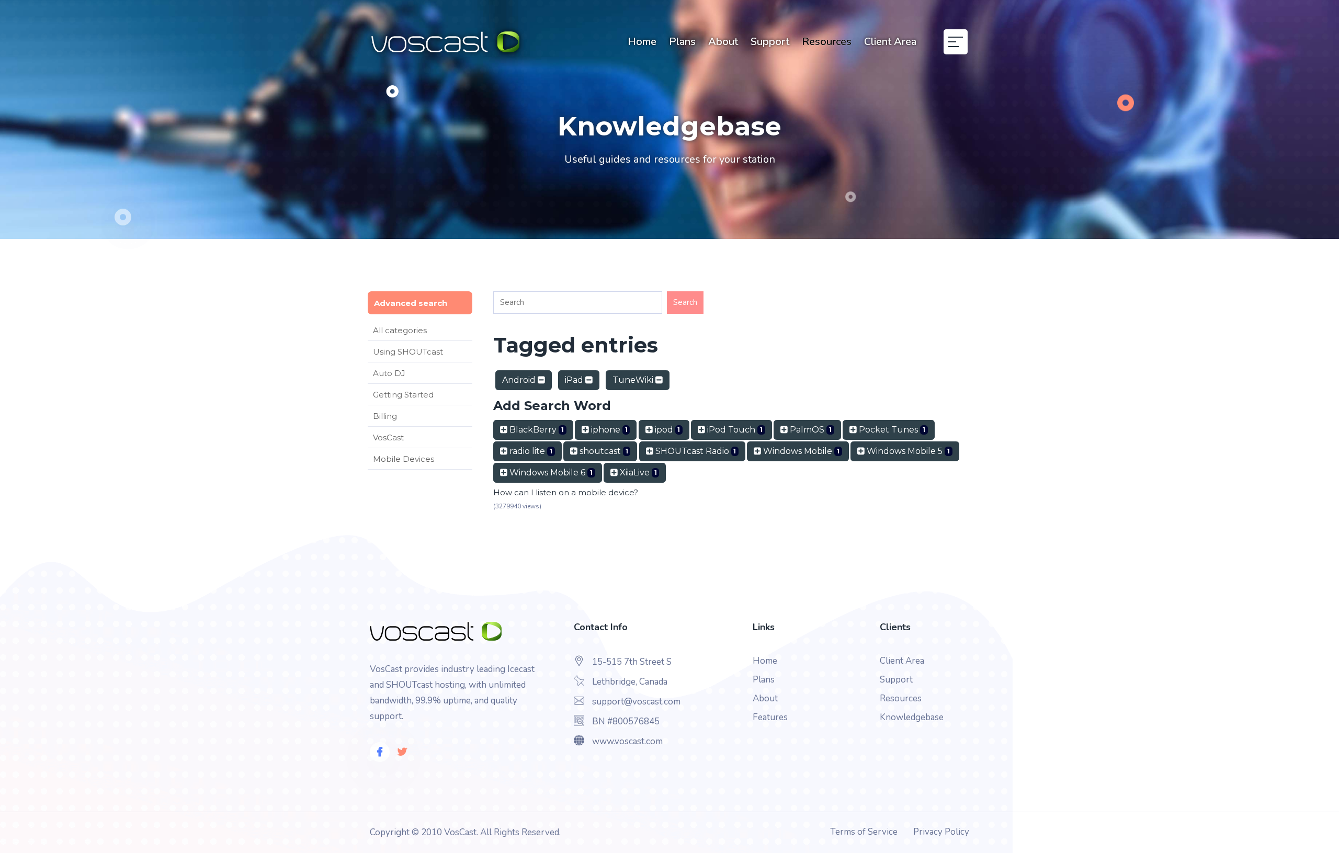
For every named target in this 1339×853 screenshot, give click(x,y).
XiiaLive (637, 472)
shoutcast (602, 451)
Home (642, 42)
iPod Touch (734, 430)
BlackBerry (535, 430)
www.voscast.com (627, 741)
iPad (575, 380)
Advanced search (410, 303)
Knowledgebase (912, 717)
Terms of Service (864, 832)
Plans (682, 42)
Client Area (890, 42)
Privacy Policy (941, 832)
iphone (608, 430)
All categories (400, 330)
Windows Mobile (800, 451)
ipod (666, 430)
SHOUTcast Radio (694, 451)
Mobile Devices (403, 459)
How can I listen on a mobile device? (565, 492)
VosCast (388, 437)
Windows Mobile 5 (907, 451)
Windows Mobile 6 (550, 472)
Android (520, 380)
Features (770, 717)
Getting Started (403, 395)
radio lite (529, 451)
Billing (385, 416)
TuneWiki (633, 380)
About (723, 42)
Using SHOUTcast (408, 352)
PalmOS (810, 430)
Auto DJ (389, 373)
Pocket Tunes (891, 430)
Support (770, 42)
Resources (827, 42)
